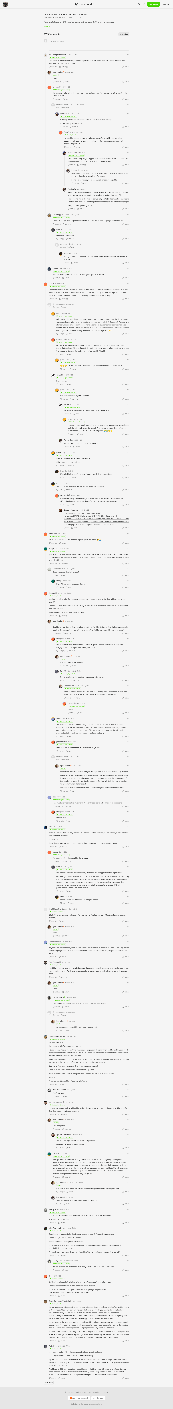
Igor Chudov (49, 17)
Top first (125, 34)
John (66, 253)
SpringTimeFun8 (55, 1102)
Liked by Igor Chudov (58, 57)
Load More (49, 1383)
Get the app (98, 1398)
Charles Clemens (70, 685)
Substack (74, 1404)
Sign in (166, 4)
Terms (91, 1392)
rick (54, 797)
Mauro (51, 283)
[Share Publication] (144, 4)
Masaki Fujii (61, 452)
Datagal (52, 593)
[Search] (139, 4)
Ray (50, 827)
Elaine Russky (54, 941)
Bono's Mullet (69, 132)
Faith (58, 229)
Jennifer (56, 87)
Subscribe (153, 4)
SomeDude (57, 268)
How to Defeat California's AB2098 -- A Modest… (66, 14)
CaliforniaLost (58, 997)
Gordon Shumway (71, 510)
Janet (58, 313)
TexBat (59, 375)
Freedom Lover (59, 569)
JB (49, 1276)
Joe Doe (56, 1153)
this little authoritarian (58, 909)
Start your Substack (80, 1398)
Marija (51, 548)
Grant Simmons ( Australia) (60, 1301)
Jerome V (63, 113)
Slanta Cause (61, 718)
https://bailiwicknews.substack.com (70, 584)
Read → (47, 26)
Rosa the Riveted (59, 1089)
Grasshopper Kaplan (61, 214)
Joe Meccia (60, 339)
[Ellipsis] (128, 54)
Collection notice (101, 1392)
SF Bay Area (53, 1209)
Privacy (85, 1392)
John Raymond (55, 1228)
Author (55, 75)
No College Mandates (57, 54)
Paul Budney (54, 962)
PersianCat (75, 170)
